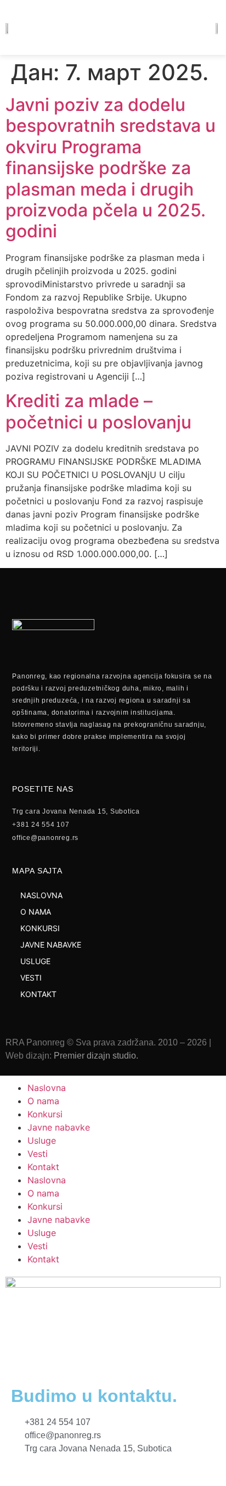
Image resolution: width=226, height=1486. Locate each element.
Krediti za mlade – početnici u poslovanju (98, 411)
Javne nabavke (58, 1127)
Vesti (37, 1153)
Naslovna (46, 1087)
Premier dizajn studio (95, 1055)
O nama (43, 1100)
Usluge (41, 1140)
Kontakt (43, 1166)
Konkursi (45, 1114)
